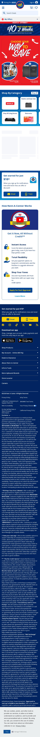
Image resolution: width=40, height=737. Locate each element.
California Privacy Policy (27, 410)
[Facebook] (4, 325)
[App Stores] (8, 340)
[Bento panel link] (20, 48)
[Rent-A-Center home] (20, 5)
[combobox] (20, 13)
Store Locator (7, 378)
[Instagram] (11, 325)
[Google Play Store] (25, 340)
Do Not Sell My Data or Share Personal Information (9, 411)
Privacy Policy (21, 726)
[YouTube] (31, 325)
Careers (5, 383)
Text (30, 194)
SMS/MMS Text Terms (26, 402)
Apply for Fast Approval (20, 290)
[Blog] (37, 325)
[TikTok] (17, 325)
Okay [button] (7, 732)
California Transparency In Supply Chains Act (10, 402)
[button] (19, 731)
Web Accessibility (7, 406)
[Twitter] (24, 325)
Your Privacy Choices (26, 406)
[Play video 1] (20, 220)
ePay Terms (23, 397)
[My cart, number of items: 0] (31, 7)
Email (13, 194)
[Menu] (3, 7)
